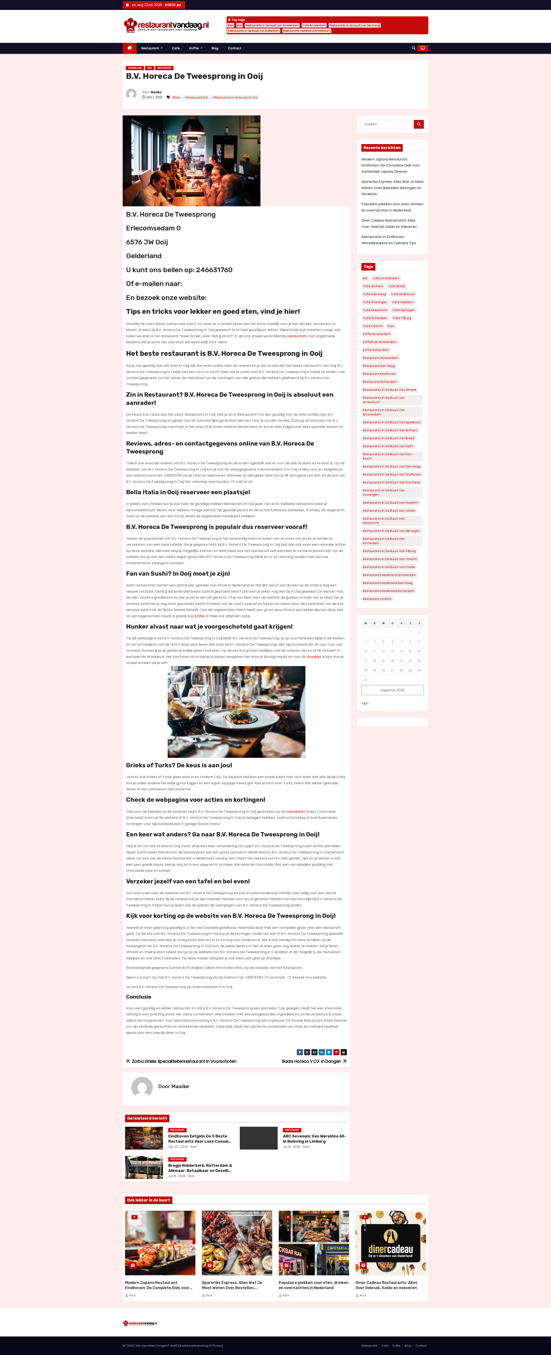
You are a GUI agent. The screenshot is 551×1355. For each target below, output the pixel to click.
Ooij (149, 68)
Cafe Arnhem (373, 286)
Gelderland (135, 68)
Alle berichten (145, 1346)
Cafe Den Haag (374, 294)
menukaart (295, 811)
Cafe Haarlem (402, 302)
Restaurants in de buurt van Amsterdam (272, 25)
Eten (230, 25)
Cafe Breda (396, 286)
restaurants (297, 336)
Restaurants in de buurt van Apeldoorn (392, 422)
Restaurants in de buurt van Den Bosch (387, 456)
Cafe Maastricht (375, 310)
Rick (193, 1147)
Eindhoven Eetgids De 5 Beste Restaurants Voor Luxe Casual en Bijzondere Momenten (198, 1141)
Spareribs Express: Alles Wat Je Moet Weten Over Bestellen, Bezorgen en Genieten (392, 187)
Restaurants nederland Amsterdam (306, 31)
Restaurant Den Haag (379, 366)
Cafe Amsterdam (314, 25)
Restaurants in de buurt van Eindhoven (392, 474)
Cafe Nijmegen (403, 310)
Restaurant (150, 48)
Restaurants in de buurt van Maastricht (384, 520)
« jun (364, 703)
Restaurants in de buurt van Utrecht (390, 559)
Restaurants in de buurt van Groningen (384, 492)
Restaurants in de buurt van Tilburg (389, 551)
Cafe (176, 48)
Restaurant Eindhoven (379, 374)
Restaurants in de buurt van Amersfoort (384, 400)
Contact (234, 48)
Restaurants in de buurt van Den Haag (355, 25)
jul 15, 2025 (291, 1147)
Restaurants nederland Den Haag (388, 583)
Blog (215, 48)
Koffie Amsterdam (377, 334)
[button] (413, 48)
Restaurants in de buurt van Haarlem (390, 502)
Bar (239, 25)
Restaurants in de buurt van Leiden (389, 510)
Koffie (194, 48)
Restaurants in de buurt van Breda (388, 438)
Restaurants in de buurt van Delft (388, 446)
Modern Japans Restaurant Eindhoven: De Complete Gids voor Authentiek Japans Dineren (390, 165)
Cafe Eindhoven (403, 294)
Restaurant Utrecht (377, 599)
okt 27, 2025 (178, 1147)
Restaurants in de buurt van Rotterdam (253, 31)
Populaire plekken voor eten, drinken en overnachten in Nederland (313, 1285)
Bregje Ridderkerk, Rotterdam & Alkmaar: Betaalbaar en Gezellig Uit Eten (200, 1170)
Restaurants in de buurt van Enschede (391, 482)
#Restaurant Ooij (196, 97)
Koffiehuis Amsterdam (380, 342)
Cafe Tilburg (402, 318)
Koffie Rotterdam (376, 350)
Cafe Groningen (375, 302)
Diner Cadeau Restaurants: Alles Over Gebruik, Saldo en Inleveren (386, 1285)
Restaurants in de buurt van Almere (389, 390)
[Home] (130, 48)
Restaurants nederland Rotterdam (388, 591)
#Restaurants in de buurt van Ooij (235, 97)
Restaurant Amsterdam (380, 358)
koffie (199, 616)
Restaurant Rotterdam (380, 382)
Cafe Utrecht (373, 326)
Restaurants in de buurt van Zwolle (389, 567)
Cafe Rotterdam (375, 318)
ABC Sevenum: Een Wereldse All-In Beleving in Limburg (314, 1139)
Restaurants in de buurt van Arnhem (390, 430)
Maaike (156, 92)
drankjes (314, 656)
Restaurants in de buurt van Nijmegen (391, 531)
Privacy (218, 1346)
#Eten (176, 97)
